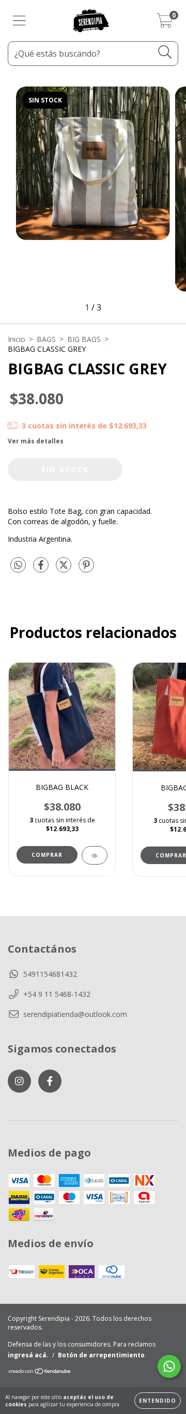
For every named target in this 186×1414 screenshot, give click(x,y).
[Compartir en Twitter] (64, 569)
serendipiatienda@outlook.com (75, 1014)
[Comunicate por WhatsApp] (169, 1366)
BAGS (46, 339)
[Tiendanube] (40, 1372)
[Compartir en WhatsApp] (18, 565)
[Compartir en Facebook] (42, 569)
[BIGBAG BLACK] (94, 855)
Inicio (16, 339)
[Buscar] (165, 52)
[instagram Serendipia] (19, 1081)
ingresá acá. (28, 1355)
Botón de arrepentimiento (101, 1355)
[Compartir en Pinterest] (86, 569)
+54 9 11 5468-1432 (56, 994)
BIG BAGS (84, 339)
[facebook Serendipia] (49, 1081)
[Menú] (19, 21)
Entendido (157, 1400)
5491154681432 (50, 974)
